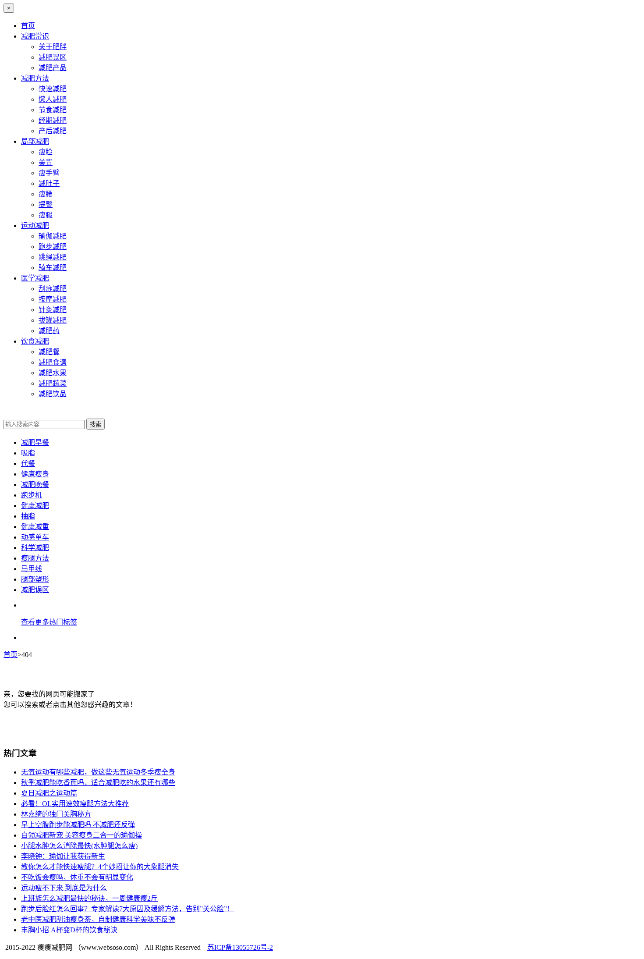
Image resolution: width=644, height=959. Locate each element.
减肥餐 (49, 351)
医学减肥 (35, 278)
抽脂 (28, 516)
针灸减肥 (53, 309)
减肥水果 (53, 372)
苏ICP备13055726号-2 (240, 947)
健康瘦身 (35, 474)
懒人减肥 (53, 99)
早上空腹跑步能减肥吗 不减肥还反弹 (78, 824)
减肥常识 (35, 36)
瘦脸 (46, 152)
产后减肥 (53, 131)
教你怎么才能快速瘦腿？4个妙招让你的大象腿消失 (100, 866)
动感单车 (35, 537)
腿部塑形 (35, 579)
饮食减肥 (35, 341)
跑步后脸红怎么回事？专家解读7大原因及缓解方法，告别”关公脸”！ (127, 909)
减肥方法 (35, 78)
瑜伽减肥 (53, 236)
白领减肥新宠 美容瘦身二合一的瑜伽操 (81, 835)
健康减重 (35, 526)
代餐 (28, 463)
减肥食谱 (53, 362)
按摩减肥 (53, 299)
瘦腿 (46, 215)
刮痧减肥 (53, 288)
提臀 (46, 204)
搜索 (95, 424)
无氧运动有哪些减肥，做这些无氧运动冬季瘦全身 (98, 772)
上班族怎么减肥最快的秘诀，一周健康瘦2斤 (89, 898)
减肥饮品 (53, 394)
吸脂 (28, 453)
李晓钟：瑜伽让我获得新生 (63, 856)
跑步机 (31, 495)
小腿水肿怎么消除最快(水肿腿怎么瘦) (79, 845)
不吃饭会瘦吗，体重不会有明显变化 (77, 877)
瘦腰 (46, 194)
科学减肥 (35, 547)
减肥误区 (53, 57)
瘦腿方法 (35, 558)
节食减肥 (53, 110)
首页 (28, 25)
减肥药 (49, 330)
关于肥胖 (53, 46)
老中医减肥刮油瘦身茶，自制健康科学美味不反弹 (98, 919)
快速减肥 (53, 88)
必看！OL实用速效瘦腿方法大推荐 (75, 803)
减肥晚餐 (35, 484)
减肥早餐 (35, 442)
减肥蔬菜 (53, 383)
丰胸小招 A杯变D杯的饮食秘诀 (69, 930)
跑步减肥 (53, 246)
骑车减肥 (53, 267)
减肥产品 (53, 67)
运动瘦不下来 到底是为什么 (64, 888)
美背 (46, 162)
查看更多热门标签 (49, 622)
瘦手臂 (49, 173)
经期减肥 (53, 120)
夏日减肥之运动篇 (49, 793)
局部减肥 (35, 141)
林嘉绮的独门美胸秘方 (56, 814)
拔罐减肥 (53, 320)
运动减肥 (35, 225)
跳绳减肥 (53, 257)
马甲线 (31, 568)
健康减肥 (35, 505)
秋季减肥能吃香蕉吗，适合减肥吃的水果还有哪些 (98, 782)
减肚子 (49, 183)
